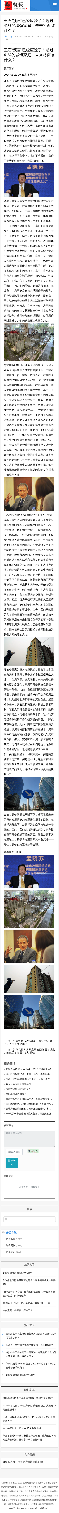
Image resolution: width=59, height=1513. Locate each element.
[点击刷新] (33, 1151)
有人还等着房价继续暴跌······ (21, 1084)
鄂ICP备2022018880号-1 (28, 1508)
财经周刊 (14, 1245)
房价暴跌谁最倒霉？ (16, 1094)
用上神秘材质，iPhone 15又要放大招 (22, 1428)
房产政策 (27, 1461)
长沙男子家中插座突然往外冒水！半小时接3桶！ (30, 1345)
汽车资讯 (13, 1251)
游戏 (35, 1461)
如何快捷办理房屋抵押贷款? (17, 1273)
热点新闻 (14, 1239)
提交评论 (12, 1162)
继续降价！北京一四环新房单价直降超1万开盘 (26, 1303)
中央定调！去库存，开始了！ (18, 1310)
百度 (5, 1461)
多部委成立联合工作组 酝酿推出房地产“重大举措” (28, 1398)
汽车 (20, 1461)
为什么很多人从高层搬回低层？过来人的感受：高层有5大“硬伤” (29, 1051)
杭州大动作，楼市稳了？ (18, 1089)
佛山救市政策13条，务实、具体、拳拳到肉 (28, 1074)
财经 (40, 1461)
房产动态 (8, 36)
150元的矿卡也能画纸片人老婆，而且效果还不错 (31, 1113)
